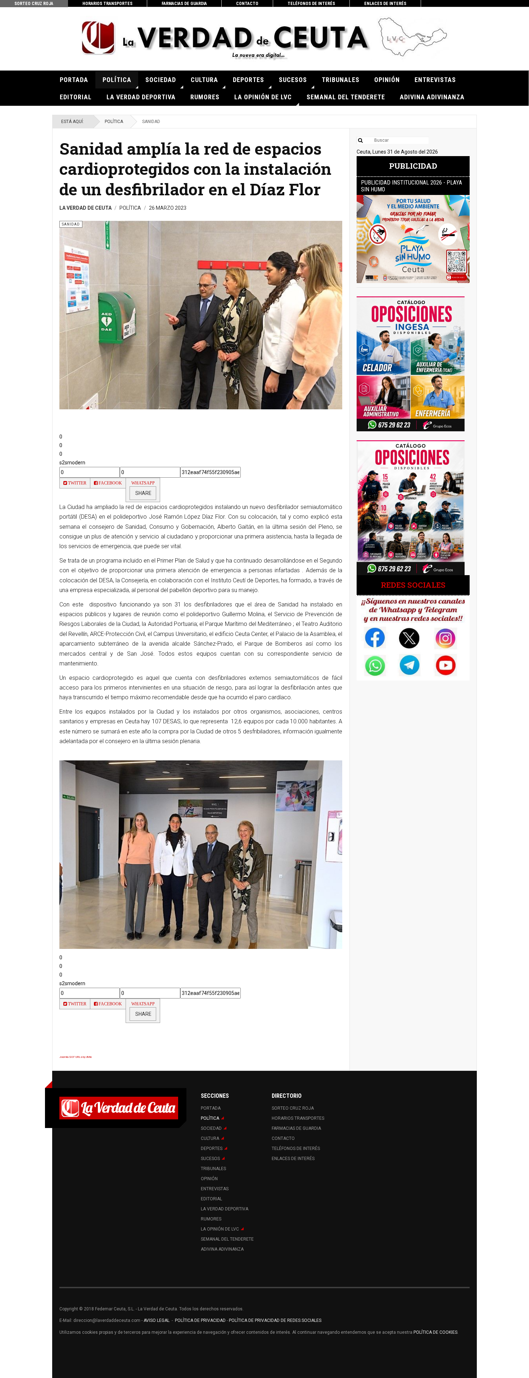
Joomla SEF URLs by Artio (75, 1057)
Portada (74, 79)
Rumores (205, 97)
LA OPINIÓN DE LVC (263, 97)
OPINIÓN (387, 79)
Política (117, 79)
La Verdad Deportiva (141, 97)
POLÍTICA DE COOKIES (435, 1332)
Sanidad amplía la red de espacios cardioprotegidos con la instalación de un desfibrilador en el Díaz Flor (195, 169)
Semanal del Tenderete (346, 97)
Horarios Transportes (107, 3)
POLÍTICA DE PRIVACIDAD (201, 1320)
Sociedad (160, 79)
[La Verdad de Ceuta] (264, 39)
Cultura (204, 79)
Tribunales (341, 79)
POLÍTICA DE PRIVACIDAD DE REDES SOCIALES (275, 1320)
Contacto (247, 3)
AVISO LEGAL (156, 1320)
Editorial (76, 97)
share (143, 493)
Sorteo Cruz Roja (33, 3)
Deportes (248, 79)
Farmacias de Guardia (184, 3)
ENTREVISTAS (435, 79)
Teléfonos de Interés (311, 3)
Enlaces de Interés (385, 3)
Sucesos (293, 79)
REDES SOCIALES (413, 585)
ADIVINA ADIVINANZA (432, 97)
